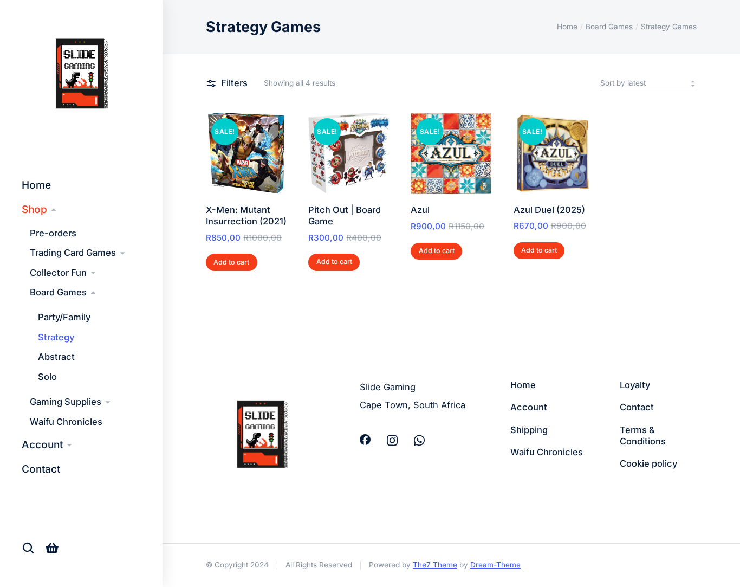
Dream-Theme (495, 564)
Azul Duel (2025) (549, 209)
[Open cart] (52, 547)
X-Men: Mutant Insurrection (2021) (246, 215)
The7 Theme (435, 564)
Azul (420, 209)
